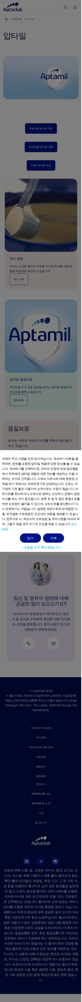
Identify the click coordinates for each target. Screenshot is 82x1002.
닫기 (30, 538)
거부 (53, 538)
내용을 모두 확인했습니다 (42, 547)
